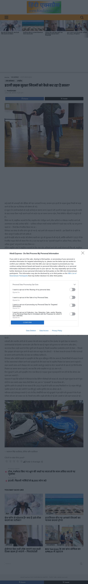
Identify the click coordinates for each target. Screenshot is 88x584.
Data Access (44, 330)
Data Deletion (31, 330)
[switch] (72, 289)
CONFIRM (27, 322)
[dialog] (44, 292)
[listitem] (44, 284)
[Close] (83, 253)
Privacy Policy (57, 330)
